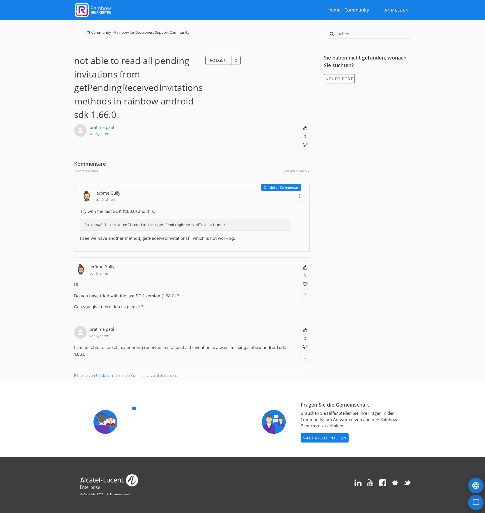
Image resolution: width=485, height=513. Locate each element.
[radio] (305, 128)
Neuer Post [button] (339, 78)
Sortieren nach (295, 171)
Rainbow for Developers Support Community (151, 32)
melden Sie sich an (97, 375)
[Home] (93, 9)
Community (356, 10)
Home (334, 10)
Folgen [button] (218, 60)
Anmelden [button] (397, 10)
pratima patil (102, 127)
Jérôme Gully (107, 193)
